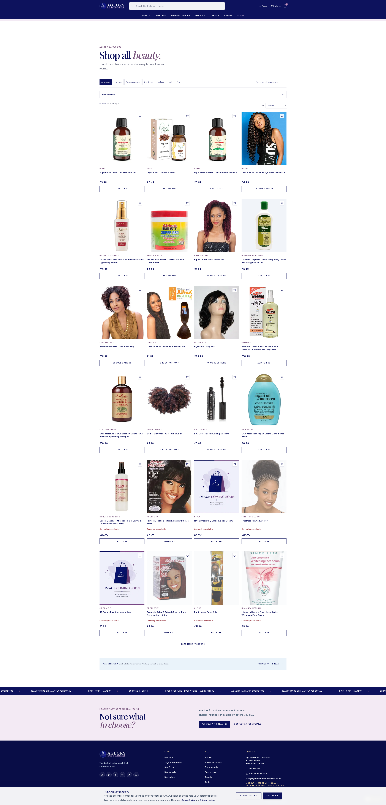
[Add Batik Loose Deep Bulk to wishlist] (234, 555)
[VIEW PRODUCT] (122, 138)
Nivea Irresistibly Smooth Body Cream (213, 520)
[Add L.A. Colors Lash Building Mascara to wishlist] (234, 377)
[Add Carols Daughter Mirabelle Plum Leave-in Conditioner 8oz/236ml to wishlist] (140, 464)
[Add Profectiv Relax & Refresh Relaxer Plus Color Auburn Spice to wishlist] (187, 555)
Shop (144, 15)
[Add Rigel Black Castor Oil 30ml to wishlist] (187, 116)
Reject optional (249, 796)
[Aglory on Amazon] (129, 774)
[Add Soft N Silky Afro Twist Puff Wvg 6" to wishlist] (187, 377)
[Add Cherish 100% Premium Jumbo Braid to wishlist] (187, 290)
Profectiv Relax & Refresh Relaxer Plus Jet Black (168, 522)
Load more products (193, 644)
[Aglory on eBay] (122, 774)
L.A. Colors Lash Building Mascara (211, 433)
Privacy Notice (207, 800)
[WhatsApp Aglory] (136, 774)
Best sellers (170, 777)
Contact (208, 757)
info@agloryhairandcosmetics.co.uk (263, 778)
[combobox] (177, 6)
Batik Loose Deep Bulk (205, 612)
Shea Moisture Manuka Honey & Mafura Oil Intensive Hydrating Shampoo (121, 435)
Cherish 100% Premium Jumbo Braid (166, 346)
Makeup (215, 15)
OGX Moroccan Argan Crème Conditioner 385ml (263, 435)
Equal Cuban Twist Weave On (209, 259)
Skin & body (201, 15)
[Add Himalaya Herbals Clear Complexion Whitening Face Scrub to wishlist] (282, 555)
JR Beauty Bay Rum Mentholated (116, 612)
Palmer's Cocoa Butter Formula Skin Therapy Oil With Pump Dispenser (260, 348)
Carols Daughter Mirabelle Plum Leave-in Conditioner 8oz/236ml (120, 522)
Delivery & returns (213, 762)
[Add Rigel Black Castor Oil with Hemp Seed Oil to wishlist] (234, 116)
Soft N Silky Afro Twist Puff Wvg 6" (164, 433)
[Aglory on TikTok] (109, 774)
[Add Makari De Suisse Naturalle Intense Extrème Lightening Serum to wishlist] (140, 203)
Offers (240, 15)
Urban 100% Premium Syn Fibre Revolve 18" (264, 172)
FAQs (207, 782)
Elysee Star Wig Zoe (204, 346)
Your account (211, 772)
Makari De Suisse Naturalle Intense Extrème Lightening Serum (122, 261)
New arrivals (170, 772)
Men (178, 82)
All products (105, 82)
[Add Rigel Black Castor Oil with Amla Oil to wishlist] (140, 116)
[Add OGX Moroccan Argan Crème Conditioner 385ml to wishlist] (282, 377)
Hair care (161, 15)
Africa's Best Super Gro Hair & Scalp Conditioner (165, 261)
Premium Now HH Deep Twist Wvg (117, 346)
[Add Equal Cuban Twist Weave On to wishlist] (234, 203)
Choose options (264, 189)
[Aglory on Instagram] (102, 774)
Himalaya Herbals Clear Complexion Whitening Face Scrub (260, 613)
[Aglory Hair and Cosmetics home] (112, 6)
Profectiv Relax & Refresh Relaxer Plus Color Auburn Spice (166, 613)
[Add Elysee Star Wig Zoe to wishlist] (234, 290)
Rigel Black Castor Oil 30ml (161, 172)
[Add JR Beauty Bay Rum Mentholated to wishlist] (140, 555)
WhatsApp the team (268, 664)
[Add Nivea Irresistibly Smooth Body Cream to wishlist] (234, 464)
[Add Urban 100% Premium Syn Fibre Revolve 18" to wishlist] (282, 116)
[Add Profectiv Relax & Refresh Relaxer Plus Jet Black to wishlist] (187, 464)
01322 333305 (253, 768)
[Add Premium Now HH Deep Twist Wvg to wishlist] (140, 290)
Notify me (122, 541)
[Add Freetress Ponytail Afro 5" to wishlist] (282, 464)
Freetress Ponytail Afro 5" (255, 520)
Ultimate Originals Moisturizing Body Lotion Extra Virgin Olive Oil (264, 261)
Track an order (212, 767)
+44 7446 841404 (258, 773)
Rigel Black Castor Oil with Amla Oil (118, 172)
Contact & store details (247, 724)
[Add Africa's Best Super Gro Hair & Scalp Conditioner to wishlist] (187, 203)
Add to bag (121, 189)
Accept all (272, 796)
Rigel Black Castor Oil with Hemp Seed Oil (215, 172)
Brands (228, 15)
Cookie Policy (188, 800)
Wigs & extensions (180, 15)
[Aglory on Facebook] (115, 774)
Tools (170, 82)
